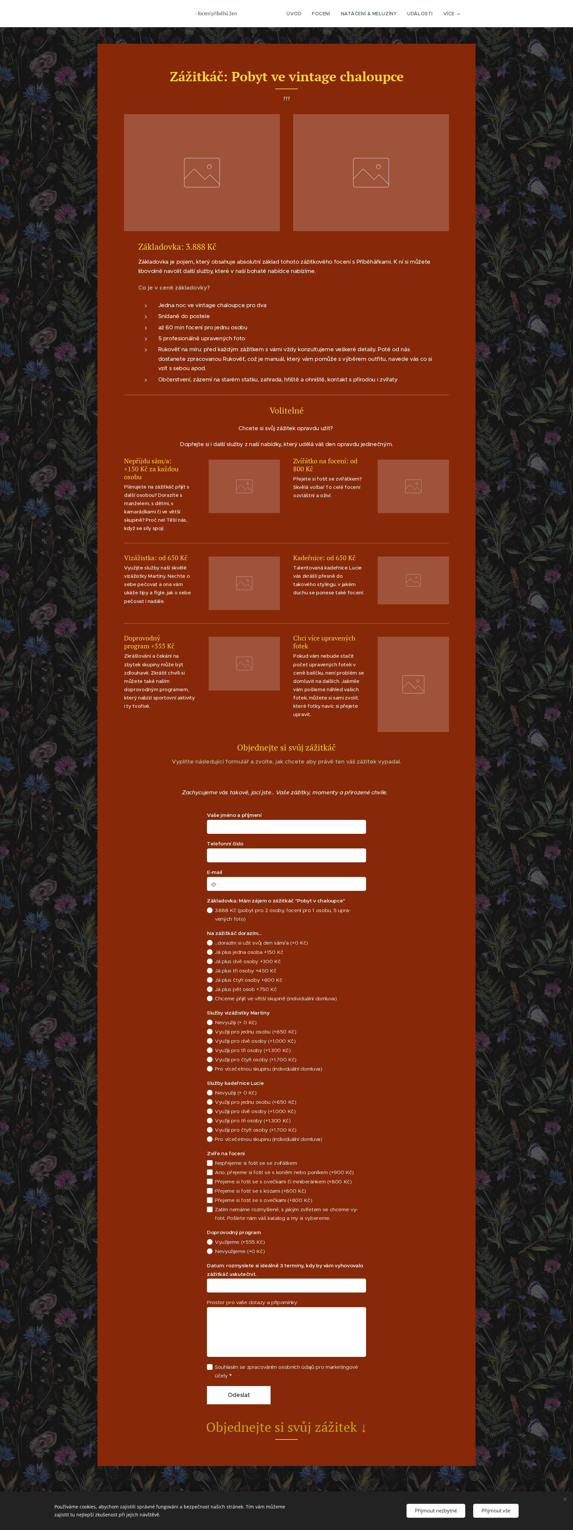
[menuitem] (296, 13)
